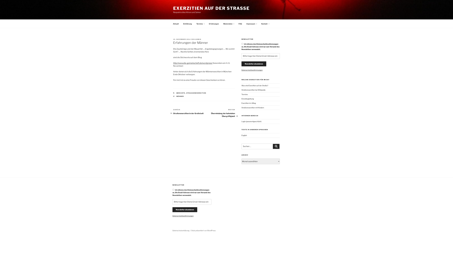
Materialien (227, 24)
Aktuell (176, 24)
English (244, 135)
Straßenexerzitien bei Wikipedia (253, 90)
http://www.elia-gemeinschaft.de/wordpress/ (192, 63)
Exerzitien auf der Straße (211, 8)
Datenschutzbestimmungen (252, 70)
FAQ (240, 24)
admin (198, 39)
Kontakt (264, 24)
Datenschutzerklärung (180, 231)
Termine (199, 24)
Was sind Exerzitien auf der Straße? (254, 86)
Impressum (250, 24)
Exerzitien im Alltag (248, 103)
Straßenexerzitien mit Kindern (252, 108)
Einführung (187, 24)
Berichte (180, 93)
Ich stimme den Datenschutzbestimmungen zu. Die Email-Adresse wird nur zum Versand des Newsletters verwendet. (260, 46)
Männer (180, 96)
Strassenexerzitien (196, 93)
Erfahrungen (214, 24)
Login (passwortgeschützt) (251, 121)
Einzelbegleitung (247, 99)
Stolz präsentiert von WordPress (203, 231)
